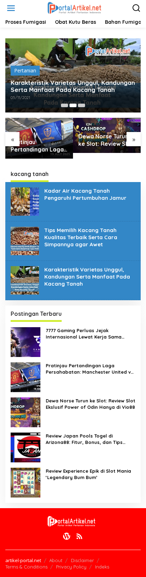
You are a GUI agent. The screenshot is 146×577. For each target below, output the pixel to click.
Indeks (102, 567)
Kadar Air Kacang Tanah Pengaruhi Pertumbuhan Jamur (85, 194)
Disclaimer (82, 560)
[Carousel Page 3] (81, 105)
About (55, 560)
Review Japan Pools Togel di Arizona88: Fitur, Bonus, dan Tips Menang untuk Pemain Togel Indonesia (84, 439)
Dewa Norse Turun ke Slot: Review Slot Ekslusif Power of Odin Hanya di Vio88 (106, 140)
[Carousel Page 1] (64, 105)
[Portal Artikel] (74, 7)
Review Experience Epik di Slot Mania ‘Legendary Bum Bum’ (88, 474)
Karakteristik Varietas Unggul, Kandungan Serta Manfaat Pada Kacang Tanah (73, 86)
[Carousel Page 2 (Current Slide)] (73, 105)
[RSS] (79, 536)
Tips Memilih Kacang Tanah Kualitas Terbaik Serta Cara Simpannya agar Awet (80, 237)
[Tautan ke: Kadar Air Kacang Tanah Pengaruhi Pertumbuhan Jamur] (25, 201)
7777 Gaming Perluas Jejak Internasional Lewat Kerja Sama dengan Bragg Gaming (84, 334)
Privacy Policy (71, 567)
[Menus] (11, 8)
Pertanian (25, 70)
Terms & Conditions (26, 567)
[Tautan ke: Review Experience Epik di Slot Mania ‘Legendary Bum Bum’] (25, 482)
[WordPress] (66, 536)
